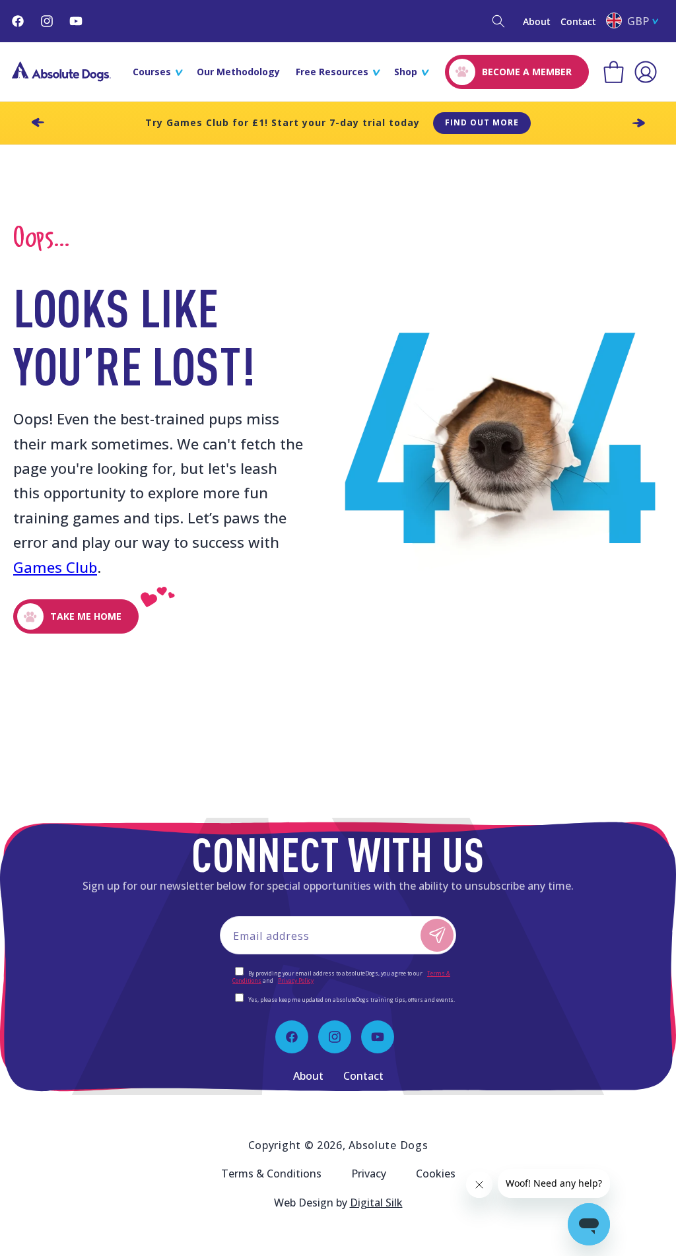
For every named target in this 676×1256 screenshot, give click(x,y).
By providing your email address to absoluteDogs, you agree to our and (341, 977)
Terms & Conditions (271, 1173)
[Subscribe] (437, 935)
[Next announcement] (638, 122)
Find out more (482, 122)
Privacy (368, 1173)
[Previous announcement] (37, 122)
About (537, 21)
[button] (498, 21)
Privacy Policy (296, 980)
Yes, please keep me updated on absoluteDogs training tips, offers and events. (351, 999)
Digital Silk (376, 1202)
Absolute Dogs (388, 1145)
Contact (578, 21)
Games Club (55, 567)
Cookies (436, 1173)
